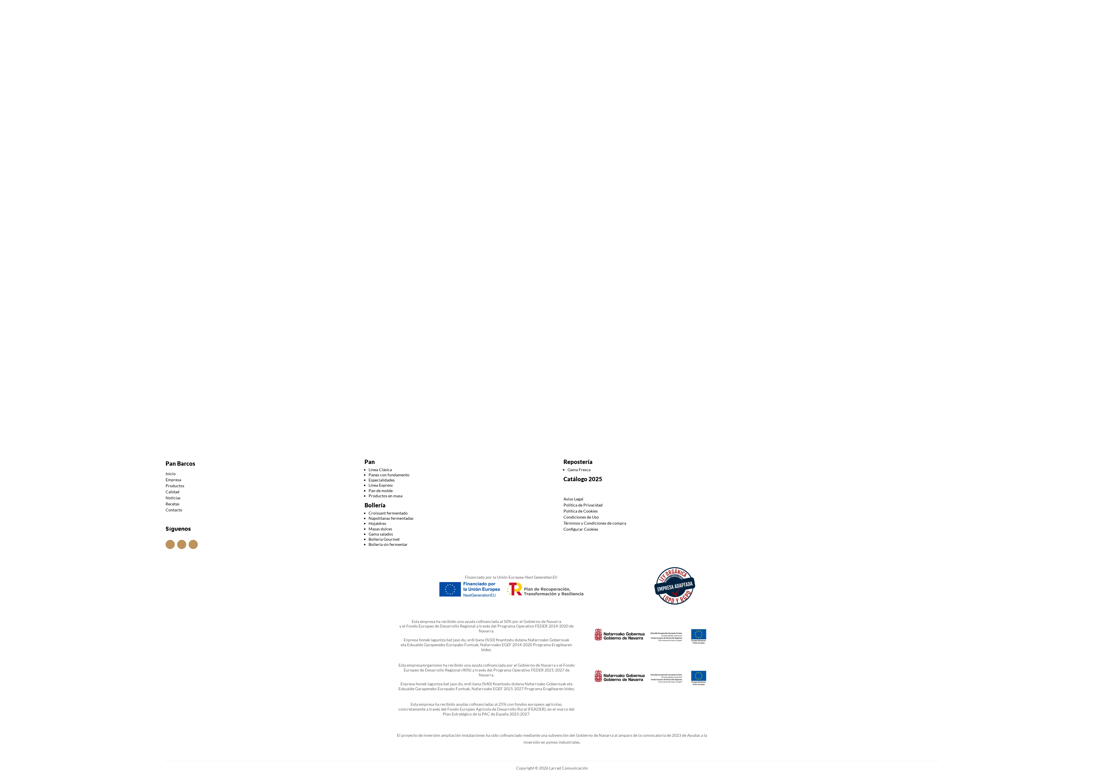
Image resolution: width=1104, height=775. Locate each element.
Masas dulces (380, 528)
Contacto (613, 33)
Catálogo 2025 (583, 478)
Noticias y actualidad (582, 88)
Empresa (487, 33)
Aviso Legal (573, 498)
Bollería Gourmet (384, 539)
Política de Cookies (581, 511)
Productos (517, 33)
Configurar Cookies (581, 529)
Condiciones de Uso (581, 517)
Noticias (579, 33)
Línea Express (381, 485)
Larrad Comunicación (568, 768)
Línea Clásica (380, 469)
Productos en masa (385, 495)
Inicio (462, 33)
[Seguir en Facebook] (552, 8)
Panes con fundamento (389, 474)
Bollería (375, 505)
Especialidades (382, 479)
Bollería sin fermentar (388, 544)
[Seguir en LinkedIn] (563, 8)
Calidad (552, 33)
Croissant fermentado (388, 513)
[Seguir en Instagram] (540, 8)
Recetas (172, 503)
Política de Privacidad (583, 504)
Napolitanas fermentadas (391, 518)
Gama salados (381, 534)
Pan (370, 461)
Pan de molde (381, 490)
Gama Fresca (579, 469)
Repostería (578, 461)
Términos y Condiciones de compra (595, 523)
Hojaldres (377, 523)
